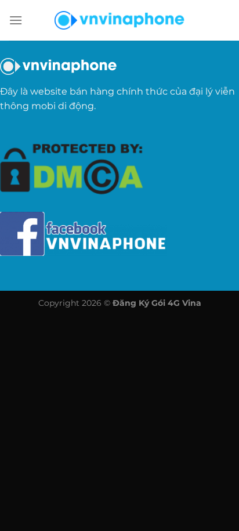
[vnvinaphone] (119, 20)
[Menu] (16, 20)
